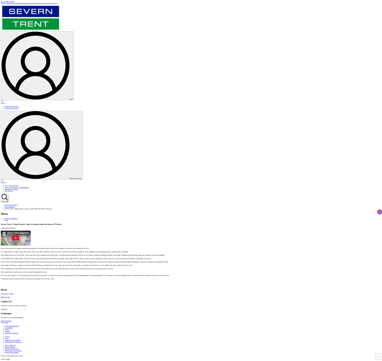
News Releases (9, 207)
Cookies (7, 331)
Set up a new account (11, 108)
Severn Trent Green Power (13, 351)
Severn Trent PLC (10, 345)
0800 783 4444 (5, 297)
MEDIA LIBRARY (11, 218)
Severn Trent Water (11, 205)
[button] (6, 220)
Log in (3, 103)
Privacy (7, 329)
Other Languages (6, 321)
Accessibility (9, 328)
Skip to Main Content (7, 1)
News (6, 338)
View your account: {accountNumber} (17, 187)
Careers (7, 336)
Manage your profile (11, 189)
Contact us (4, 309)
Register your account (12, 106)
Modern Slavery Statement (13, 342)
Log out (3, 182)
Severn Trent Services (12, 349)
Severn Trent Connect (12, 352)
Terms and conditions (11, 333)
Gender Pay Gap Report (12, 340)
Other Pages (4, 323)
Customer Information (12, 326)
